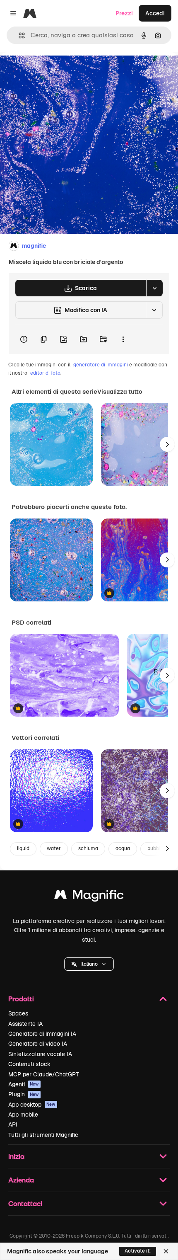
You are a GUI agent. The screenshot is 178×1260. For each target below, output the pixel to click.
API (12, 1124)
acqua (122, 848)
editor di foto (45, 373)
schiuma (88, 848)
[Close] (166, 1251)
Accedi (155, 13)
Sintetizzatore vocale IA (40, 1054)
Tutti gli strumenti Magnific (43, 1135)
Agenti (23, 1084)
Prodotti (21, 998)
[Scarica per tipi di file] (154, 288)
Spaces (18, 1013)
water (54, 848)
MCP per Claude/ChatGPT (43, 1074)
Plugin (23, 1094)
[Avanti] (167, 444)
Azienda (21, 1179)
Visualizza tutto (119, 391)
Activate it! (138, 1251)
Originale (54, 71)
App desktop (31, 1104)
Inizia (16, 1156)
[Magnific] (89, 896)
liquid (23, 848)
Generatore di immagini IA (42, 1033)
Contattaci (25, 1203)
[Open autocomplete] (18, 35)
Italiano (89, 964)
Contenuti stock (29, 1064)
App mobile (23, 1114)
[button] (89, 964)
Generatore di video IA (37, 1043)
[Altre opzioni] (123, 339)
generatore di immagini (100, 364)
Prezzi (124, 13)
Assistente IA (25, 1023)
